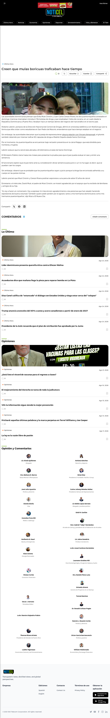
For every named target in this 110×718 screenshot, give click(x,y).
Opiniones (46, 22)
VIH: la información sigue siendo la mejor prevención (27, 405)
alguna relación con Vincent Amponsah (78, 134)
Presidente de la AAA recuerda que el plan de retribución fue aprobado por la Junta (42, 326)
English (41, 694)
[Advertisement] (55, 42)
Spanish (42, 690)
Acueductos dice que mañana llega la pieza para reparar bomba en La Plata (39, 280)
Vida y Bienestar (92, 22)
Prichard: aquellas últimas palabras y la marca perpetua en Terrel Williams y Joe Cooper (45, 420)
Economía (33, 22)
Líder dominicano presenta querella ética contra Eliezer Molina (32, 265)
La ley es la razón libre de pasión (17, 435)
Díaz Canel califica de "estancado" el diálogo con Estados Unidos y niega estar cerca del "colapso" (49, 295)
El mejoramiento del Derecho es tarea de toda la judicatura (31, 390)
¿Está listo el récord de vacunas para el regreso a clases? (29, 374)
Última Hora (8, 22)
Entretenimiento (74, 22)
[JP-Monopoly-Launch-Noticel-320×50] (55, 5)
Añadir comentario (99, 217)
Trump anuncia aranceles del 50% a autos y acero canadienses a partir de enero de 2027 (45, 311)
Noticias (21, 22)
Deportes (59, 22)
